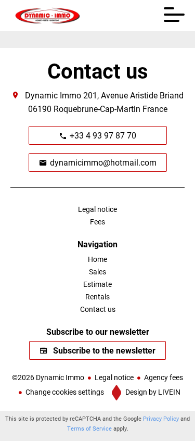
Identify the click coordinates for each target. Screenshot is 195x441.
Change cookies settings (64, 392)
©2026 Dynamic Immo (48, 377)
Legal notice (114, 377)
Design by (152, 392)
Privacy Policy (161, 418)
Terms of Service (89, 428)
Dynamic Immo (53, 95)
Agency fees (163, 377)
